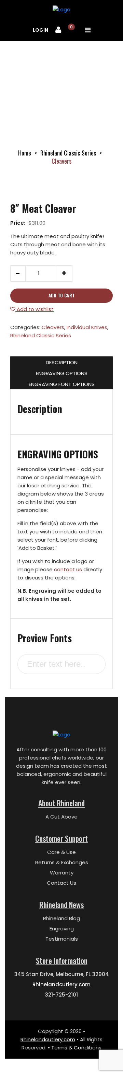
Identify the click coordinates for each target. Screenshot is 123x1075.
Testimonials (61, 938)
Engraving (62, 928)
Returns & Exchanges (61, 862)
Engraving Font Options (62, 384)
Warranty (61, 872)
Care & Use (61, 852)
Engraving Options (61, 373)
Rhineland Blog (61, 918)
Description (62, 362)
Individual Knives (87, 327)
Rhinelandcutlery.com (61, 984)
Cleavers (53, 327)
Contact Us (61, 882)
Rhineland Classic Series (68, 152)
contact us (68, 569)
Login (40, 30)
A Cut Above (61, 816)
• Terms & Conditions (74, 1047)
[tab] (61, 361)
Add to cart (62, 295)
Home (24, 152)
